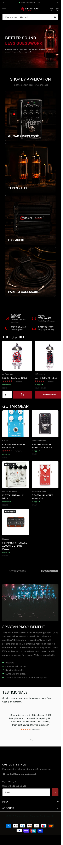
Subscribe (55, 792)
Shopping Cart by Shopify (42, 816)
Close (30, 802)
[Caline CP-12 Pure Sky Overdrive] (15, 423)
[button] (10, 392)
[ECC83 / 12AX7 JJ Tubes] (17, 356)
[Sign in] (51, 9)
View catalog (4, 9)
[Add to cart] (22, 395)
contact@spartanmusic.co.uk (21, 774)
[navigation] (3, 2)
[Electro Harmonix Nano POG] (45, 474)
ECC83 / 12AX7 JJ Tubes (14, 378)
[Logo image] (17, 571)
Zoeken (55, 17)
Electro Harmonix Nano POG (42, 496)
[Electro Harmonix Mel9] (15, 474)
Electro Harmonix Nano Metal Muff (42, 446)
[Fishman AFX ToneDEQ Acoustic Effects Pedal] (15, 522)
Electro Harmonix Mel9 (13, 496)
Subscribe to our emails (14, 786)
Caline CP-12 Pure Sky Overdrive (14, 446)
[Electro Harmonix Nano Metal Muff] (45, 423)
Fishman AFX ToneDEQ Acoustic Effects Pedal (14, 546)
